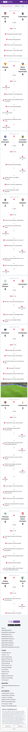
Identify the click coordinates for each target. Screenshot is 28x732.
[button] (8, 2)
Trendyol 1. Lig (5, 654)
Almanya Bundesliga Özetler (8, 701)
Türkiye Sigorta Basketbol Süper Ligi (10, 685)
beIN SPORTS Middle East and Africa (10, 647)
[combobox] (7, 6)
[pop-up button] (23, 395)
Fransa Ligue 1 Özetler (7, 703)
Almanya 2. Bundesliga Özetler (9, 706)
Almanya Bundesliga (7, 667)
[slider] (14, 393)
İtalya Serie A (5, 673)
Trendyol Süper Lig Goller (8, 693)
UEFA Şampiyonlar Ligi (7, 661)
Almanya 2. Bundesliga (7, 678)
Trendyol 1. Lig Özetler (7, 697)
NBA (3, 687)
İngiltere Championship (7, 675)
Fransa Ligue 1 (5, 669)
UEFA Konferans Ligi (6, 665)
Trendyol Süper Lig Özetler (8, 695)
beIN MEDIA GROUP (6, 630)
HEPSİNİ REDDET (20, 726)
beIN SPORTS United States (8, 632)
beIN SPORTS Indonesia (7, 645)
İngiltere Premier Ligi (7, 659)
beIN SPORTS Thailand (7, 641)
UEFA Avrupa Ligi (6, 663)
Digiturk (4, 628)
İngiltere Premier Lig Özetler (9, 699)
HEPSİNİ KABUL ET (7, 726)
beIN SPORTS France (7, 634)
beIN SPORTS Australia (7, 636)
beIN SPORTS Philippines (8, 643)
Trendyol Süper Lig (6, 652)
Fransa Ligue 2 (5, 680)
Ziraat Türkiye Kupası (7, 657)
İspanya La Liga (5, 671)
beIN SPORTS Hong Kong (8, 638)
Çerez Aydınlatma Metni (16, 723)
